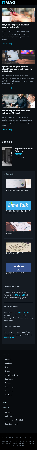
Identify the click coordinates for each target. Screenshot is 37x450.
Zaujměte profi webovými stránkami (15, 232)
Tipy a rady (7, 129)
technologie (7, 44)
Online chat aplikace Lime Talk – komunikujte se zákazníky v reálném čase (18, 212)
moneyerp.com (9, 338)
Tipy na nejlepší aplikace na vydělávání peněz (15, 25)
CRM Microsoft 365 (19, 295)
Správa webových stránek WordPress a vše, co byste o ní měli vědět (17, 69)
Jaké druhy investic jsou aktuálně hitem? (15, 252)
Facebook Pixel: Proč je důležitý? (15, 273)
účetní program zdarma (19, 312)
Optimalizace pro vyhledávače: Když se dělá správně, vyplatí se (17, 190)
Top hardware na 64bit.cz (24, 149)
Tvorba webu (7, 88)
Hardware (19, 154)
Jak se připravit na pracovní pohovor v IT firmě (16, 111)
